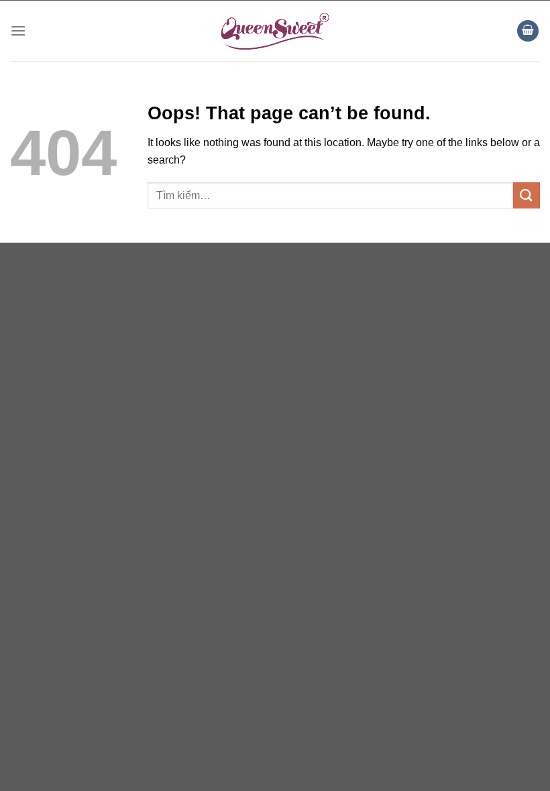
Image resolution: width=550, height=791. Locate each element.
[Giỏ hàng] (528, 31)
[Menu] (18, 30)
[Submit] (526, 195)
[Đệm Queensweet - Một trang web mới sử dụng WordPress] (275, 30)
